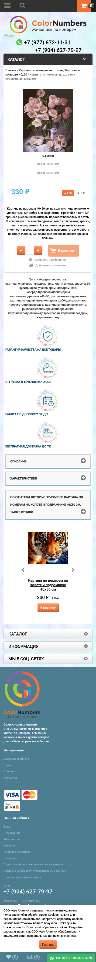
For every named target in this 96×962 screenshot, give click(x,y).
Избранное (10, 858)
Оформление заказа (17, 851)
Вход (6, 826)
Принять (48, 944)
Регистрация (12, 833)
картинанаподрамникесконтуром (33, 300)
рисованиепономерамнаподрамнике (47, 309)
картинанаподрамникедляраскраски (34, 313)
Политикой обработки (41, 927)
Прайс (7, 765)
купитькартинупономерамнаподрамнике (47, 288)
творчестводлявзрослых (26, 304)
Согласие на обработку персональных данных (34, 870)
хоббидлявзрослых (71, 300)
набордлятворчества (51, 279)
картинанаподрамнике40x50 (29, 296)
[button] (71, 957)
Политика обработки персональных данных (33, 864)
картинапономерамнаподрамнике (29, 283)
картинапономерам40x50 (72, 283)
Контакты (10, 777)
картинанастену (48, 317)
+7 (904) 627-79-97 (28, 891)
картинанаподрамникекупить (65, 304)
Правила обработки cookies (22, 877)
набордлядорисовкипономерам (48, 292)
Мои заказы (11, 839)
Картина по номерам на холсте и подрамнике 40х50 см (48, 585)
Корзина (9, 845)
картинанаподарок (74, 313)
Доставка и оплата (16, 758)
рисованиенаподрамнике (68, 296)
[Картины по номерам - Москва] (48, 18)
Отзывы (8, 771)
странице (69, 935)
